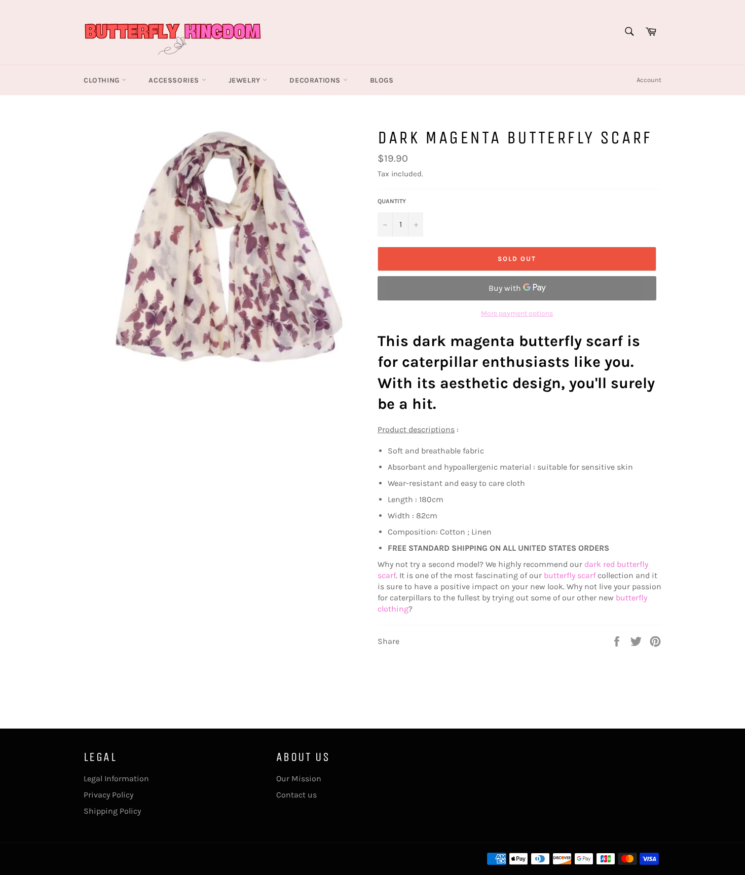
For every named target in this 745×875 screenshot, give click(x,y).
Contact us (296, 795)
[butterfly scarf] (596, 575)
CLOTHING (103, 80)
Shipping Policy (112, 811)
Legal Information (116, 778)
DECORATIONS (316, 80)
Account (649, 80)
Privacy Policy (108, 795)
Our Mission (298, 778)
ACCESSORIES (174, 80)
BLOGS (382, 80)
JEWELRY (246, 80)
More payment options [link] (517, 313)
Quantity (392, 201)
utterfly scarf (571, 575)
